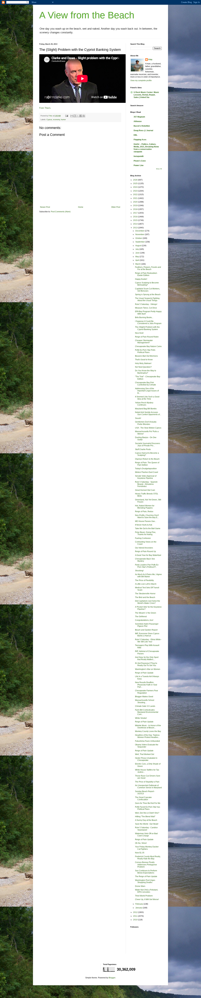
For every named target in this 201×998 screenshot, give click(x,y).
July (137, 249)
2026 (135, 180)
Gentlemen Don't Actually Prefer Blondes (145, 423)
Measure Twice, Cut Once (146, 308)
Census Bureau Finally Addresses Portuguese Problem (146, 864)
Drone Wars (140, 886)
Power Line (139, 165)
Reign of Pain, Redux (144, 511)
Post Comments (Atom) (61, 212)
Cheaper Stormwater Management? (144, 341)
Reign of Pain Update (144, 673)
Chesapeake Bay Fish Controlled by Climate (145, 383)
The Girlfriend (141, 616)
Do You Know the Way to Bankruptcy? (145, 372)
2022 (135, 194)
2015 (135, 220)
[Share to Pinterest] (83, 115)
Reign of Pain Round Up (145, 551)
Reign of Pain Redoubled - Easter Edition (146, 274)
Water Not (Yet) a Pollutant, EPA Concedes (146, 891)
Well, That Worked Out (144, 754)
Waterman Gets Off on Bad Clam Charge (146, 834)
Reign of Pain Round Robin (147, 337)
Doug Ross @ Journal (143, 130)
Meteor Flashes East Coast (146, 472)
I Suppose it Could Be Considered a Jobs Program (148, 322)
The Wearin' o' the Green (145, 613)
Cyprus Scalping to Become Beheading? (147, 284)
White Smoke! (141, 718)
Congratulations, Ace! (144, 620)
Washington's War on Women (147, 669)
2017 (135, 213)
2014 (135, 224)
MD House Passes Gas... (145, 521)
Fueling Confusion (143, 538)
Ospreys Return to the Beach (147, 459)
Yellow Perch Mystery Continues (144, 404)
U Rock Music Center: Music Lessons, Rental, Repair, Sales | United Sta (146, 94)
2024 (135, 187)
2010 (135, 920)
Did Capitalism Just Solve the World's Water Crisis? (147, 602)
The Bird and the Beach (145, 597)
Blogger (112, 978)
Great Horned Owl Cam (145, 490)
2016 (135, 217)
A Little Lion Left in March (145, 584)
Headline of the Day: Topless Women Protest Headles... (147, 736)
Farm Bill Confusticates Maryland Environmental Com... (146, 712)
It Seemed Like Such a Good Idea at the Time (147, 398)
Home (80, 207)
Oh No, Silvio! (141, 843)
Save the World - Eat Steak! (146, 824)
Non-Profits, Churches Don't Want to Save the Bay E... (147, 516)
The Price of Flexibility (144, 580)
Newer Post (45, 207)
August (138, 246)
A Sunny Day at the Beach (146, 820)
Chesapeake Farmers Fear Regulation (146, 691)
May (137, 257)
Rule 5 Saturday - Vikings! (146, 304)
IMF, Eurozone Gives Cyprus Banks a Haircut (147, 634)
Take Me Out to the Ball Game (147, 528)
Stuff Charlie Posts (143, 449)
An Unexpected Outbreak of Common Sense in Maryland (148, 786)
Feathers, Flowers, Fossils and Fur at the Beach (148, 268)
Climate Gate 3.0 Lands (145, 706)
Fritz (150, 59)
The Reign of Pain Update (146, 876)
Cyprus (49, 119)
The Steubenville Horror (145, 593)
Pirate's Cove (140, 161)
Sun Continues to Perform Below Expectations (146, 872)
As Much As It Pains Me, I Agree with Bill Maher (148, 575)
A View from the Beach (86, 15)
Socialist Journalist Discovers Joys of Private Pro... (147, 444)
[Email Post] (67, 116)
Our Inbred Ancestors (144, 548)
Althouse (138, 121)
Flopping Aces (140, 140)
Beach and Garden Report (146, 630)
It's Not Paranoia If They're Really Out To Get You (146, 664)
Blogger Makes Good (144, 696)
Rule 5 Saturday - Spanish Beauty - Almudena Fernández (146, 484)
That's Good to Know (144, 360)
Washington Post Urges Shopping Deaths (145, 881)
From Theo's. (45, 108)
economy (56, 119)
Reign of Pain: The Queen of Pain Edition (147, 463)
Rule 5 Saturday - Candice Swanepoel (146, 828)
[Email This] (71, 115)
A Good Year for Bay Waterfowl (148, 555)
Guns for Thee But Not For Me (147, 803)
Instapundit (139, 156)
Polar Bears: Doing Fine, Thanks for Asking (145, 533)
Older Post (115, 207)
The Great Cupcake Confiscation (143, 798)
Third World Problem (144, 896)
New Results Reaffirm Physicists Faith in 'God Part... (146, 684)
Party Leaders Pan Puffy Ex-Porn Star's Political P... (147, 566)
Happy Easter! (141, 279)
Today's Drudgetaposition (146, 468)
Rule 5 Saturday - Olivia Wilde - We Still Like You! (148, 640)
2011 (135, 916)
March (138, 264)
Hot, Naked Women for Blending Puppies (144, 507)
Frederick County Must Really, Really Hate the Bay (147, 857)
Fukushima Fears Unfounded (147, 741)
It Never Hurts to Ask (143, 525)
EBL (135, 135)
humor (63, 119)
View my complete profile (141, 80)
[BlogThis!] (74, 115)
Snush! (138, 418)
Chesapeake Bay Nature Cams (148, 346)
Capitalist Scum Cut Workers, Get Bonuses (147, 290)
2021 (135, 198)
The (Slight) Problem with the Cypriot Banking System (147, 328)
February (139, 904)
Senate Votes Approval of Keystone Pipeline (145, 477)
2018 (135, 209)
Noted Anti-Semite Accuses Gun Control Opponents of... (148, 413)
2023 (135, 191)
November (140, 234)
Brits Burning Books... (144, 317)
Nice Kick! (139, 333)
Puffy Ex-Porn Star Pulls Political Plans (145, 351)
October (139, 238)
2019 (135, 205)
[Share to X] (77, 115)
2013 (135, 228)
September (140, 242)
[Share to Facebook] (80, 115)
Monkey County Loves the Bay (148, 731)
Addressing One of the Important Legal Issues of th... (147, 390)
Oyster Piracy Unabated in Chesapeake (146, 759)
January (139, 908)
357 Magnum (139, 117)
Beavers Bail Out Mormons (146, 356)
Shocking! (139, 571)
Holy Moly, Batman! (143, 363)
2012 (135, 912)
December (140, 231)
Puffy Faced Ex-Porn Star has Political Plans (147, 808)
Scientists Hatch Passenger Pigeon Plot (146, 625)
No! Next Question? (143, 367)
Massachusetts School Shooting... (144, 701)
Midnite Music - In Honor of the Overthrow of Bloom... (148, 726)
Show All (159, 169)
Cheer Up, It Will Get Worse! (147, 899)
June (137, 253)
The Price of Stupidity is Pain (147, 782)
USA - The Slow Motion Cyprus (148, 428)
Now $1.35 (139, 853)
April (137, 260)
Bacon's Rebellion (142, 126)
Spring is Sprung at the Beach (147, 294)
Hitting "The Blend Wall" (145, 816)
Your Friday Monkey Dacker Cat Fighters (147, 848)
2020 (135, 202)
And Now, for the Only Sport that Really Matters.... (146, 658)
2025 (135, 183)
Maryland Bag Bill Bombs (146, 409)
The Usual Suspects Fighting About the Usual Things (147, 299)
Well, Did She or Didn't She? (147, 813)
